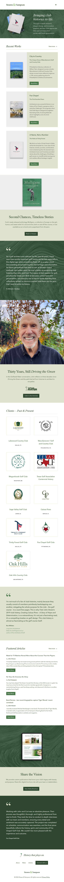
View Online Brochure (31, 789)
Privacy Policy (46, 877)
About (18, 862)
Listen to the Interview (31, 396)
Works (24, 862)
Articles (30, 862)
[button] (56, 5)
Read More (34, 83)
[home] (15, 4)
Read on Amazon (31, 234)
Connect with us (42, 862)
